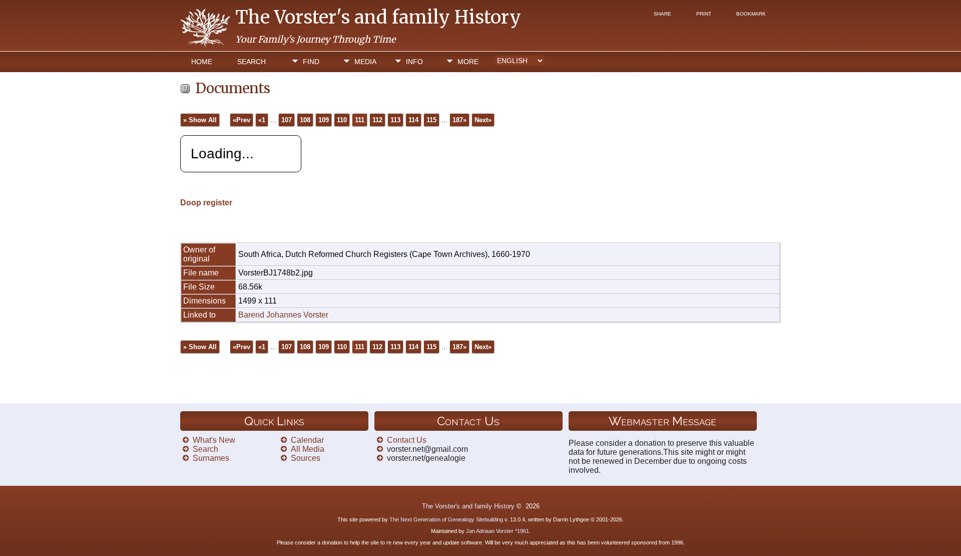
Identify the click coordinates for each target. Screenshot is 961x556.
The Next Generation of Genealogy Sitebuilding (446, 519)
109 (323, 120)
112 (377, 120)
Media (365, 62)
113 (395, 120)
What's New (214, 440)
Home (201, 62)
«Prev (241, 120)
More (467, 62)
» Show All (200, 120)
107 (286, 120)
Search (251, 62)
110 (342, 120)
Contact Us (406, 440)
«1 (261, 120)
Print (703, 14)
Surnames (211, 458)
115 (431, 120)
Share (662, 14)
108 (305, 120)
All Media (307, 449)
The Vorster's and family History (378, 17)
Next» (483, 120)
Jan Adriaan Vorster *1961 (497, 531)
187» (459, 120)
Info (414, 62)
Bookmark (751, 14)
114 (413, 120)
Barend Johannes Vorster (283, 315)
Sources (305, 458)
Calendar (307, 440)
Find (311, 62)
